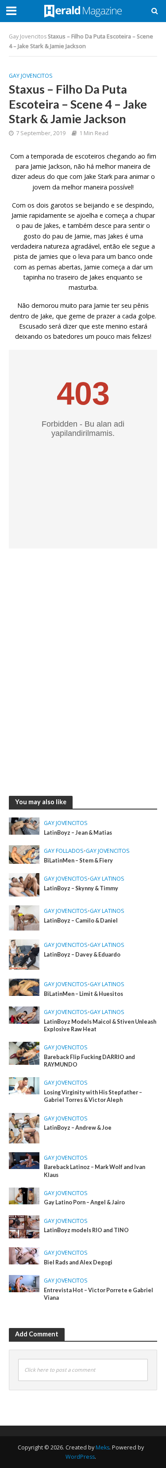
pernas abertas (59, 267)
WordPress (80, 1456)
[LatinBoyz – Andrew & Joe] (24, 1127)
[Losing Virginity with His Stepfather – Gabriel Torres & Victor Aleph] (24, 1085)
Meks (102, 1447)
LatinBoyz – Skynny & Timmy (81, 888)
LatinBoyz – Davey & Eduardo (82, 954)
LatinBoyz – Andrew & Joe (78, 1127)
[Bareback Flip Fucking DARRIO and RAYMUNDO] (24, 1052)
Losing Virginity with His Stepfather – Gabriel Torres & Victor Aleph (93, 1096)
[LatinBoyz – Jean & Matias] (24, 825)
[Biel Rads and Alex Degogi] (24, 1254)
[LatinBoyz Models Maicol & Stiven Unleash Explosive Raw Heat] (24, 1014)
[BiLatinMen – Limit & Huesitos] (24, 986)
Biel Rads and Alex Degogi (78, 1262)
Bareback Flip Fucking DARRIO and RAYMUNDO (89, 1061)
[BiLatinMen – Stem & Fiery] (24, 853)
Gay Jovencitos (27, 36)
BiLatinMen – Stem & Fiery (78, 860)
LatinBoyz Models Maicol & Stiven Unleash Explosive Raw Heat (100, 1025)
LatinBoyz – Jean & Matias (78, 832)
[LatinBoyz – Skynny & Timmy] (24, 884)
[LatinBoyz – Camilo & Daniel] (24, 917)
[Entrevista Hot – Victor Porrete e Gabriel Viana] (24, 1282)
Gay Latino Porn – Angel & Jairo (84, 1202)
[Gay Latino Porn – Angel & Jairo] (24, 1195)
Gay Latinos (107, 878)
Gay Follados (64, 851)
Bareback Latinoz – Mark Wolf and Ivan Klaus (94, 1171)
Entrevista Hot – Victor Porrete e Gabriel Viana (98, 1294)
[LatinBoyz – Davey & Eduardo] (24, 954)
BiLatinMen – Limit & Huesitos (83, 994)
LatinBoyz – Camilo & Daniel (81, 920)
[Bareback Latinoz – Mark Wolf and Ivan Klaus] (24, 1159)
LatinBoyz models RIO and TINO (86, 1230)
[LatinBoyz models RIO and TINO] (24, 1226)
